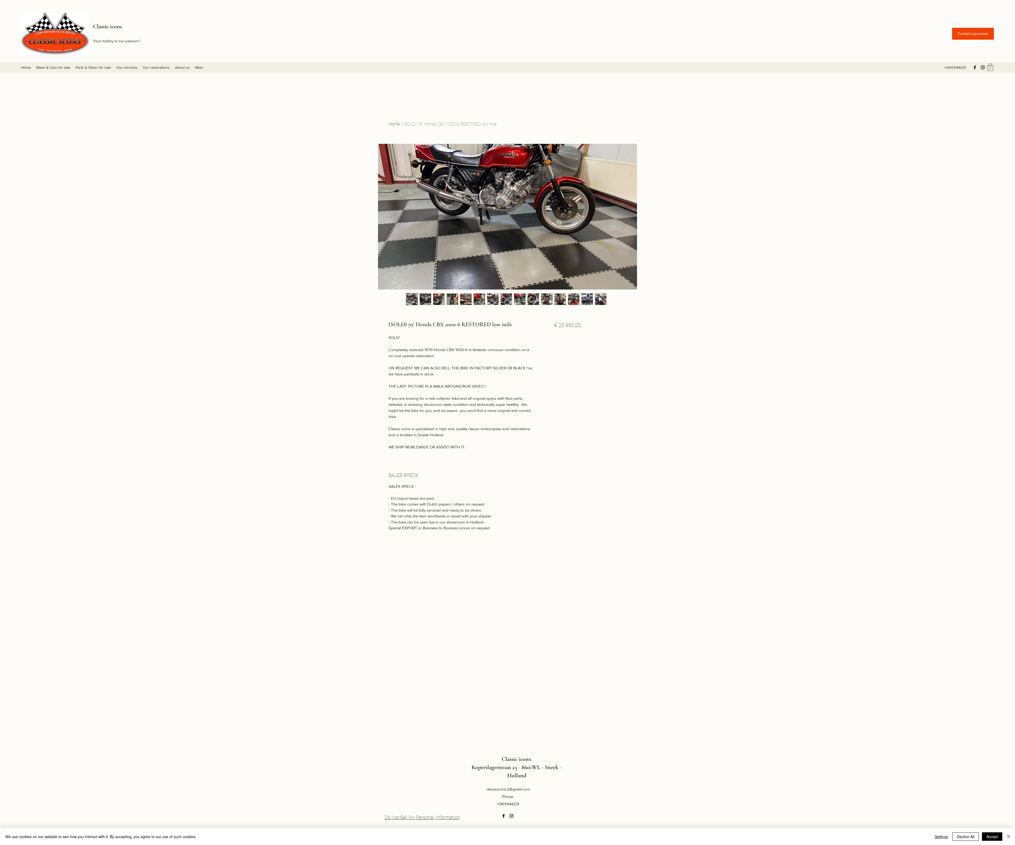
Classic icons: (517, 759)
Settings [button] (941, 836)
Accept (992, 836)
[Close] (1008, 836)
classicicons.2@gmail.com (508, 789)
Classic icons (107, 26)
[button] (973, 34)
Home (394, 124)
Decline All (965, 836)
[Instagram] (982, 67)
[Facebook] (974, 67)
